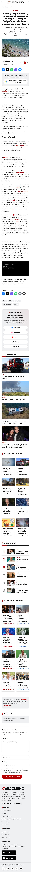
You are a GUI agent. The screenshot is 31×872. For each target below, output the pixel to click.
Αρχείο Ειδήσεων (7, 810)
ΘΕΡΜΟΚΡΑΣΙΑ (7, 304)
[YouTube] (21, 868)
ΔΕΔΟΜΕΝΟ (7, 705)
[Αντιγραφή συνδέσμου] (24, 293)
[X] (16, 868)
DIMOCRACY (5, 837)
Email (4, 761)
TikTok (17, 341)
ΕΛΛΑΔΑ (9, 6)
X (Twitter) (16, 346)
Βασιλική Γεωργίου (7, 61)
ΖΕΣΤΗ (18, 300)
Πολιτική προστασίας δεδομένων (11, 819)
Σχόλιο (4, 738)
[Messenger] (20, 69)
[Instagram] (8, 868)
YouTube (16, 337)
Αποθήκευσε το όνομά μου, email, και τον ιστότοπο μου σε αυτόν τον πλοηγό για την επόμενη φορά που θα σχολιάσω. (16, 770)
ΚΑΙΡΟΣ (16, 304)
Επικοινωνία (5, 824)
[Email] (20, 293)
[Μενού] (2, 2)
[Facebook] (3, 69)
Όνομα (4, 754)
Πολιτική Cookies (6, 816)
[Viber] (15, 69)
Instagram (17, 332)
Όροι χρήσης (5, 822)
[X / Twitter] (7, 69)
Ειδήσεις (24, 699)
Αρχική (4, 6)
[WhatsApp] (11, 69)
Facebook (17, 327)
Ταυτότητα (5, 813)
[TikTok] (12, 868)
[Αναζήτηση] (28, 2)
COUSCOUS (5, 835)
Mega (4, 300)
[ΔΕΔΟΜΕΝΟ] (15, 2)
